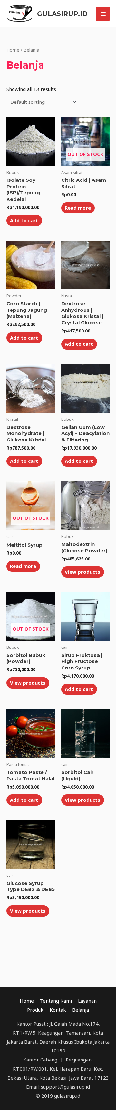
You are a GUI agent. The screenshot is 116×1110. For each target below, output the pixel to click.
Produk (35, 1010)
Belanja (80, 1010)
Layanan (87, 1000)
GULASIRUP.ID (62, 13)
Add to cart (24, 220)
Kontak (58, 1010)
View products (82, 572)
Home (12, 50)
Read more (78, 207)
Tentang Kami (56, 1000)
